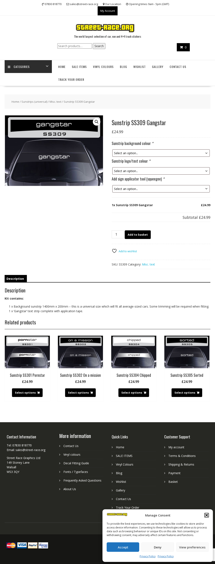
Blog (123, 66)
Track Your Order (71, 79)
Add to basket (138, 234)
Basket (173, 482)
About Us (69, 489)
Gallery (157, 66)
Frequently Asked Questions (82, 480)
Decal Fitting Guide (76, 463)
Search (99, 46)
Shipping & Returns (181, 464)
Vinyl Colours (103, 66)
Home (62, 66)
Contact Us (178, 66)
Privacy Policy (148, 556)
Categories (22, 66)
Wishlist (139, 66)
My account (176, 447)
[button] (207, 515)
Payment (174, 473)
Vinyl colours (71, 455)
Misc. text (55, 102)
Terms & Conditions (182, 456)
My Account (107, 11)
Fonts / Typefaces (75, 472)
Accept (123, 547)
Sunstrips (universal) (34, 102)
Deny (157, 547)
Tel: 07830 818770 (19, 445)
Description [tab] (15, 279)
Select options (25, 392)
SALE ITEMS (79, 66)
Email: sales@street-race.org (26, 450)
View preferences (192, 547)
